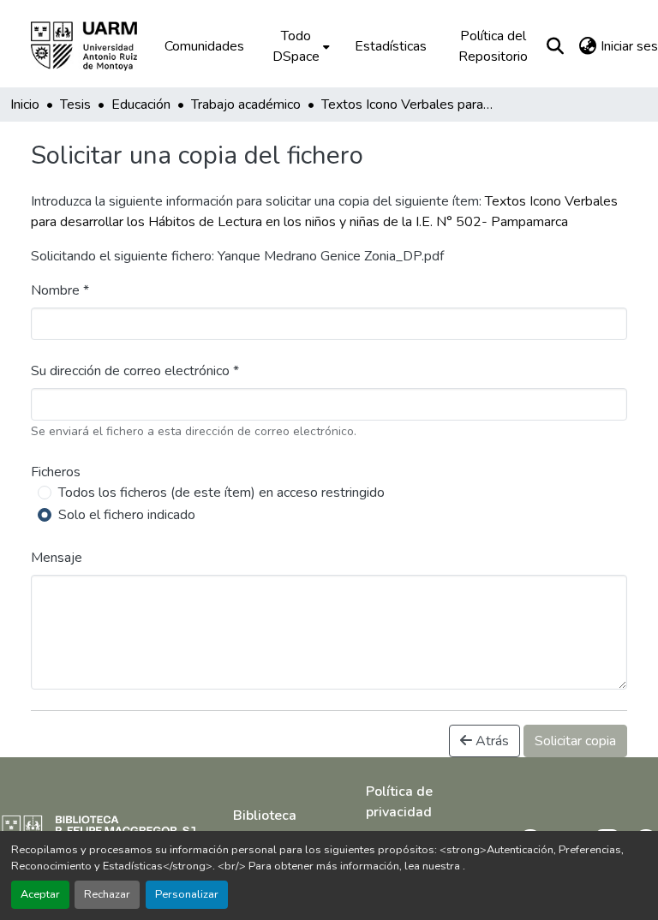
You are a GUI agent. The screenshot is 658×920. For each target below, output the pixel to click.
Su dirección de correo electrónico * (135, 370)
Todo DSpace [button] (296, 46)
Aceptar (40, 894)
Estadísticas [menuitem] (391, 46)
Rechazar (107, 894)
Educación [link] (140, 104)
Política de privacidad (399, 801)
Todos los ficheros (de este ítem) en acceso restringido (221, 492)
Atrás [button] (490, 741)
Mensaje (56, 557)
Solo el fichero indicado (126, 514)
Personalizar (186, 894)
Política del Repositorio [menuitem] (493, 46)
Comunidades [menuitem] (204, 46)
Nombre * (60, 290)
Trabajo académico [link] (246, 104)
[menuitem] (299, 46)
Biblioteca (264, 815)
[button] (96, 46)
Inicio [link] (24, 104)
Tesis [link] (75, 104)
